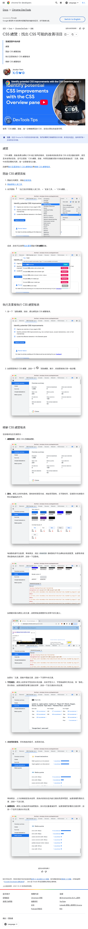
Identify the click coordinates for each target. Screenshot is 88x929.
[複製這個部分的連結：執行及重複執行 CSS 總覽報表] (41, 305)
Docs (5, 9)
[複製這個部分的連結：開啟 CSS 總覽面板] (28, 174)
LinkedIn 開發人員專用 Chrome (71, 905)
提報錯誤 (6, 898)
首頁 (4, 28)
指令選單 (27, 246)
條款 (4, 918)
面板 (31, 28)
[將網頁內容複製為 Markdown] (73, 34)
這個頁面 (27, 180)
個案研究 (34, 901)
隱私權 (10, 918)
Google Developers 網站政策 (14, 882)
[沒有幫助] (83, 28)
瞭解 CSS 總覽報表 (42, 167)
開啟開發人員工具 (14, 184)
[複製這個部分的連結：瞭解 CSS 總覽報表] (28, 427)
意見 (72, 137)
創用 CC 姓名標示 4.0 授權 (40, 879)
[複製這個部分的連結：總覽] (10, 148)
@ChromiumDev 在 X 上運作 (70, 898)
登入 (83, 3)
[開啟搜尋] (56, 2)
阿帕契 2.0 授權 (66, 879)
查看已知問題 (7, 901)
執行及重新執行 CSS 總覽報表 (20, 167)
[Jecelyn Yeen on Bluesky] (20, 74)
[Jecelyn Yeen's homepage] (23, 74)
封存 (32, 905)
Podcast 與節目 (36, 909)
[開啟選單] (3, 2)
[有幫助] (80, 28)
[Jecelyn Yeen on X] (13, 74)
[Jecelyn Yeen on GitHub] (17, 74)
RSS (61, 909)
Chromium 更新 (37, 898)
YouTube (63, 901)
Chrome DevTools (21, 9)
